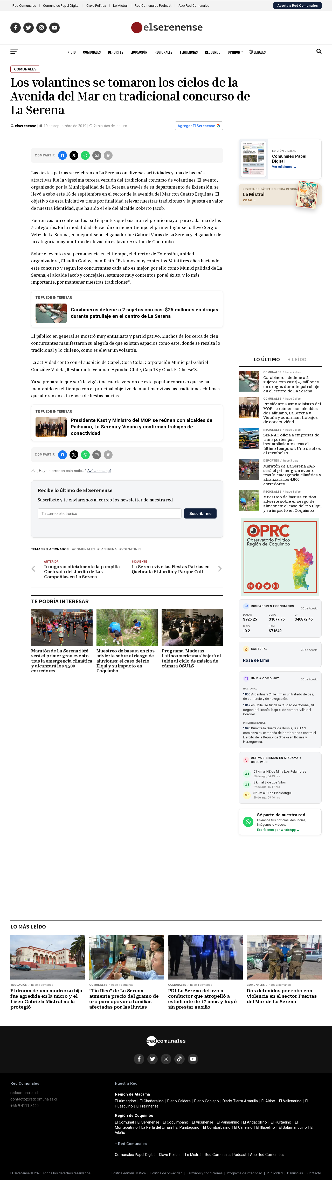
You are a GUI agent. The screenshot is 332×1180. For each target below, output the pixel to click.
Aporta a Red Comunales (297, 6)
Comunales (92, 52)
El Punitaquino (187, 1127)
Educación (138, 52)
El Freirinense (147, 1106)
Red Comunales (24, 6)
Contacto (314, 1173)
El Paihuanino (228, 1122)
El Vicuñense (202, 1122)
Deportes (115, 52)
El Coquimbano (175, 1122)
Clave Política (96, 6)
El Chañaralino (152, 1101)
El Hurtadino (281, 1122)
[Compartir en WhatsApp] (85, 155)
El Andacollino (255, 1122)
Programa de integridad (244, 1173)
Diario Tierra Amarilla (240, 1101)
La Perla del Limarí (156, 1127)
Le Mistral (120, 6)
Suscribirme (200, 513)
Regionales (163, 52)
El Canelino (243, 1127)
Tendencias (188, 52)
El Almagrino (125, 1101)
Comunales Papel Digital (61, 6)
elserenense (25, 126)
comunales (84, 549)
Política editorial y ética (129, 1173)
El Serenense (148, 1122)
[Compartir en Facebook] (62, 155)
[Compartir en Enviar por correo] (96, 155)
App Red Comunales (193, 6)
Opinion (234, 52)
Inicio (71, 52)
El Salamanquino (293, 1127)
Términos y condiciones (205, 1173)
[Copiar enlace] (108, 155)
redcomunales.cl (24, 1093)
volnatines (131, 549)
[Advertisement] (280, 243)
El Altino (268, 1101)
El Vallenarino (290, 1101)
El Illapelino (265, 1127)
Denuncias (295, 1173)
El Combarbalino (217, 1127)
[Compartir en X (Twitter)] (74, 155)
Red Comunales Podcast (153, 6)
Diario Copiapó (206, 1101)
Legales (259, 52)
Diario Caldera (179, 1101)
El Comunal (124, 1122)
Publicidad (275, 1173)
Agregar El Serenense (196, 126)
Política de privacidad (166, 1173)
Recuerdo (212, 52)
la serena (108, 549)
